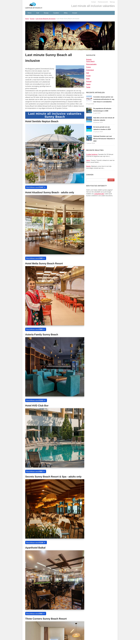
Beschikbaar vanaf (35, 187)
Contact (93, 2)
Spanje (88, 84)
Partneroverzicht (103, 2)
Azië (37, 13)
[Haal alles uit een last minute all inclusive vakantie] (89, 119)
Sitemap (112, 2)
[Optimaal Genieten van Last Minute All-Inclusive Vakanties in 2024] (89, 138)
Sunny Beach (90, 61)
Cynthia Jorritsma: (92, 154)
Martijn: (88, 166)
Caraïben (56, 13)
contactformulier (99, 194)
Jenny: (88, 160)
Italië (87, 73)
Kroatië (88, 75)
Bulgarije (89, 59)
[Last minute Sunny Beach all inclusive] (70, 36)
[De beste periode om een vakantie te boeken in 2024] (89, 128)
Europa (46, 13)
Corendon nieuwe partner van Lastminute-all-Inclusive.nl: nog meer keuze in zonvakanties (103, 99)
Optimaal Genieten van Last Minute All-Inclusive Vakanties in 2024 (104, 138)
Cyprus (88, 67)
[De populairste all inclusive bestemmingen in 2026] (89, 110)
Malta (88, 78)
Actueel (74, 13)
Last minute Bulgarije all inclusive (45, 18)
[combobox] (96, 179)
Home (29, 13)
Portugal (88, 81)
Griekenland (90, 70)
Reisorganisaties (91, 64)
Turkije (88, 87)
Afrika (65, 13)
